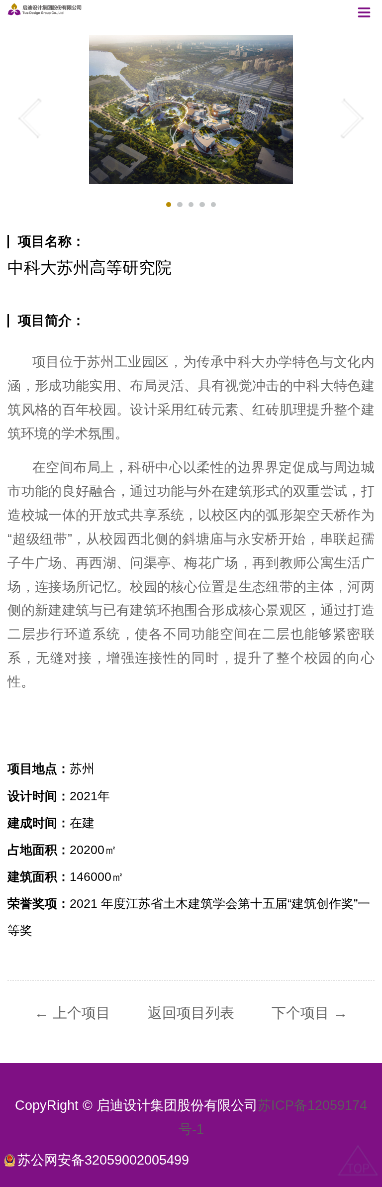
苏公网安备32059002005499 (103, 1160)
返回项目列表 (191, 1013)
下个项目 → (310, 1013)
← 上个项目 (72, 1013)
